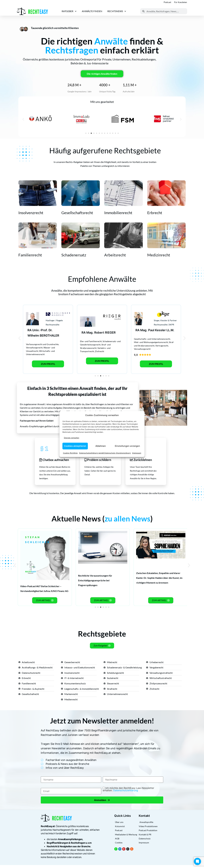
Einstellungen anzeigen (127, 446)
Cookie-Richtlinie (70, 453)
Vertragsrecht (161, 345)
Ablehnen (100, 446)
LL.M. (170, 330)
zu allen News (127, 518)
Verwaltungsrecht (34, 347)
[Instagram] (127, 849)
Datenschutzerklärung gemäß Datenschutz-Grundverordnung (105, 453)
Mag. (89, 332)
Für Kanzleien (180, 2)
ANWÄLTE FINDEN (92, 11)
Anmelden (102, 800)
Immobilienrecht (118, 212)
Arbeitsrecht (115, 255)
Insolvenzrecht (30, 212)
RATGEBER (67, 11)
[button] (23, 119)
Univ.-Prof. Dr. (42, 330)
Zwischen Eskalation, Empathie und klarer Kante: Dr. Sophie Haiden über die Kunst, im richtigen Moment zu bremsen (159, 578)
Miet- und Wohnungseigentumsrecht (151, 342)
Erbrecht (154, 212)
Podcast (167, 2)
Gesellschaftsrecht (77, 212)
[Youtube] (123, 849)
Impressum (136, 453)
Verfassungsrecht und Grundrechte (42, 344)
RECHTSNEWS (115, 11)
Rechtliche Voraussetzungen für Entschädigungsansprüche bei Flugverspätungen (95, 580)
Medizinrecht (158, 255)
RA (29, 330)
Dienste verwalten (71, 438)
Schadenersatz (73, 255)
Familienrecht (30, 255)
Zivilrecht (99, 351)
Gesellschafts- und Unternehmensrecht (152, 339)
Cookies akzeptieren (75, 446)
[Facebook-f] (116, 849)
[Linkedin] (120, 849)
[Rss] (131, 849)
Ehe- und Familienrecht (91, 341)
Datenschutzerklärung (125, 790)
